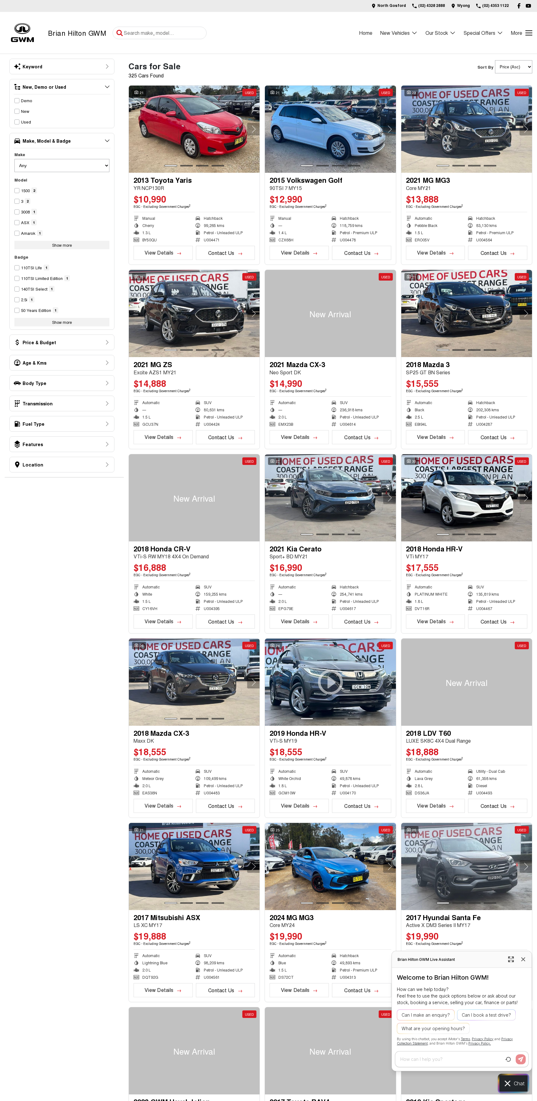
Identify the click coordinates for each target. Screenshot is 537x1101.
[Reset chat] (508, 1059)
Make (19, 154)
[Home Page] (22, 32)
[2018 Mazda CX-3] (194, 682)
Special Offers (479, 32)
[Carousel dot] (171, 165)
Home (365, 32)
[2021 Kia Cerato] (330, 497)
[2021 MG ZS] (194, 313)
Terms (465, 1039)
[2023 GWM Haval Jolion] (194, 1050)
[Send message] (521, 1059)
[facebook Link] (519, 6)
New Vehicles (395, 32)
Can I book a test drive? (486, 1015)
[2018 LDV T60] (466, 682)
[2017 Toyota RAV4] (330, 1050)
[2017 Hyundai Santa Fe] (466, 866)
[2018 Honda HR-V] (466, 497)
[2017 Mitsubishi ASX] (194, 866)
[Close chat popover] (523, 959)
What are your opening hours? (433, 1028)
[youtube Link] (528, 6)
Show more (62, 245)
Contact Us (221, 252)
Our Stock (436, 32)
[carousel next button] (253, 129)
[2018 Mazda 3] (466, 313)
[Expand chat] (511, 959)
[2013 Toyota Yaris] (194, 129)
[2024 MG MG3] (330, 866)
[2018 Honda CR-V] (194, 497)
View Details (159, 252)
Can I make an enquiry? (426, 1015)
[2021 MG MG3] (466, 129)
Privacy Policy (482, 1039)
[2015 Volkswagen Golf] (330, 129)
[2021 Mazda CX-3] (330, 313)
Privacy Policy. (479, 1043)
